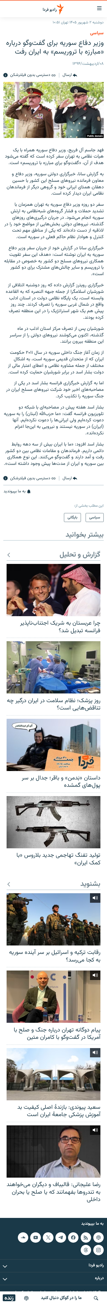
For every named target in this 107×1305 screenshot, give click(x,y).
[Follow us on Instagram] (98, 1250)
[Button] (70, 75)
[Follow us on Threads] (86, 1250)
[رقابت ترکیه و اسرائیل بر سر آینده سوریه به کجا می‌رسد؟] (53, 919)
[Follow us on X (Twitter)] (48, 1237)
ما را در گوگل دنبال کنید (61, 1298)
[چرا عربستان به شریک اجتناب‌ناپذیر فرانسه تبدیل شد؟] (53, 590)
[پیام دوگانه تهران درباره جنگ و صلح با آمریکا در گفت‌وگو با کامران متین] (53, 997)
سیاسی (97, 33)
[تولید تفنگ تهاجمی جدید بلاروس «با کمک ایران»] (53, 822)
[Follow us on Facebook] (73, 1237)
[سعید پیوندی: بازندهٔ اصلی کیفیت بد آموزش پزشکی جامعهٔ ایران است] (53, 1074)
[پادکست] (26, 1298)
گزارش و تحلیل (80, 555)
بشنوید (90, 884)
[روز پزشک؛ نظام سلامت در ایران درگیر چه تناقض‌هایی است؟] (53, 667)
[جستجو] (96, 1298)
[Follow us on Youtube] (35, 1237)
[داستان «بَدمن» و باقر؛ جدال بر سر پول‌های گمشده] (53, 745)
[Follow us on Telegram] (60, 1237)
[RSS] (86, 1237)
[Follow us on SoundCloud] (23, 1237)
